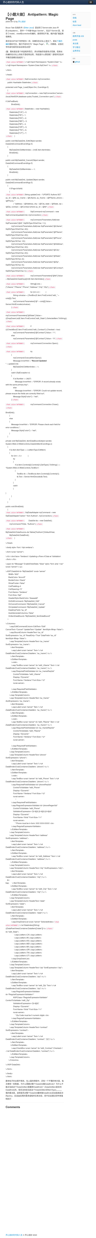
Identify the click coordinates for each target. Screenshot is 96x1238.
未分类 (75, 43)
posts (75, 39)
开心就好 (22, 21)
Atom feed (77, 25)
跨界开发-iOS (78, 36)
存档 (74, 17)
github (77, 61)
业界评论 (76, 50)
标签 (74, 21)
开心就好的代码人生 (13, 2)
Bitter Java (28, 27)
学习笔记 (76, 47)
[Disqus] (35, 1138)
